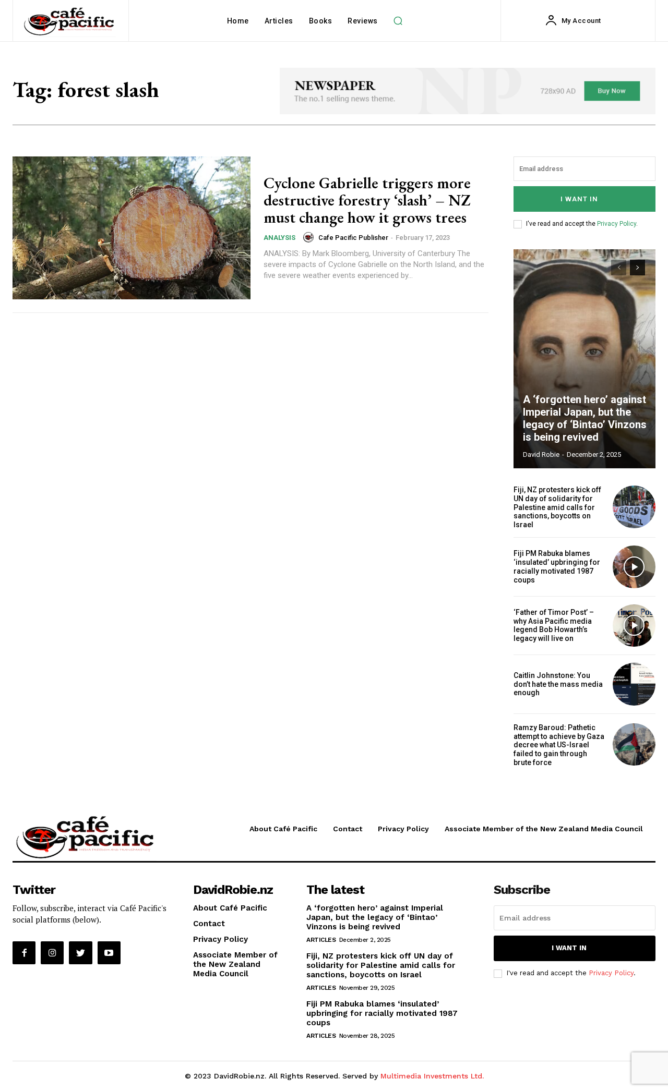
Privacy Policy (616, 223)
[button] (398, 21)
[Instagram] (52, 952)
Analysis (279, 237)
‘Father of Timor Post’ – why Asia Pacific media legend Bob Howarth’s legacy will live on (554, 625)
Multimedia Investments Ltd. (432, 1076)
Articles (321, 939)
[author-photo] (310, 237)
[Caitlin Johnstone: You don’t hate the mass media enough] (634, 684)
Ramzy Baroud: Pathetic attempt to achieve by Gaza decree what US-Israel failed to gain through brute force (559, 745)
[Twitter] (80, 952)
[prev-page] (618, 267)
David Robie (541, 454)
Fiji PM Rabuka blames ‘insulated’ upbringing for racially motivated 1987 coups (557, 566)
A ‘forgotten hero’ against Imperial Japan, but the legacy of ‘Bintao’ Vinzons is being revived (585, 418)
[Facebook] (24, 952)
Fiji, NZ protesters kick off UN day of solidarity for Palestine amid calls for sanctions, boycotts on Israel (557, 507)
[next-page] (637, 267)
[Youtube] (109, 952)
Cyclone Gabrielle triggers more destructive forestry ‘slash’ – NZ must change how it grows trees (367, 200)
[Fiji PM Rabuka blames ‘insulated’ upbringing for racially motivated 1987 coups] (634, 567)
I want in (579, 199)
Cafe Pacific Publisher (353, 237)
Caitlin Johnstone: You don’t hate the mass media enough (558, 684)
